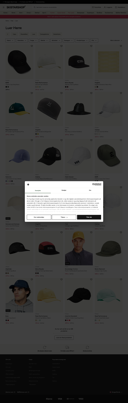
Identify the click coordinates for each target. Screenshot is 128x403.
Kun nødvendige (39, 217)
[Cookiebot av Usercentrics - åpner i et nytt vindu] (93, 184)
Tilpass (63, 217)
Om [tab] (90, 190)
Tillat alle (89, 217)
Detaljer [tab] (64, 190)
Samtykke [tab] (38, 190)
